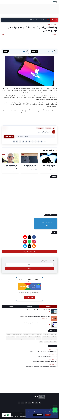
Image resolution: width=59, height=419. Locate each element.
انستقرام (30, 336)
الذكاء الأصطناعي (46, 336)
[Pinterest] (29, 141)
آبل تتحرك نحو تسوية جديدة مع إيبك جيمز (37, 19)
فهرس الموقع (23, 416)
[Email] (14, 141)
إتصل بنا (11, 416)
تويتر (48, 339)
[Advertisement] (29, 9)
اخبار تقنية (9, 334)
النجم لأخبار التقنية (25, 414)
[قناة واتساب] (55, 409)
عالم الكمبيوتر (20, 339)
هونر (51, 341)
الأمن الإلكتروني (53, 336)
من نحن (16, 416)
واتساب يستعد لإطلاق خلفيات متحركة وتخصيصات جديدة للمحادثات (41, 366)
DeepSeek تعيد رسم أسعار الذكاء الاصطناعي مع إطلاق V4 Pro (36, 323)
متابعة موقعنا (29, 297)
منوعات (8, 339)
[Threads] (20, 141)
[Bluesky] (23, 141)
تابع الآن (5, 51)
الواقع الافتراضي (37, 336)
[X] (38, 141)
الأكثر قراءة (48, 306)
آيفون (52, 334)
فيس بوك (14, 339)
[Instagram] (17, 141)
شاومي (26, 339)
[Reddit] (26, 141)
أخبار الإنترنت (48, 128)
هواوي (55, 341)
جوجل (44, 339)
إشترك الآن (29, 268)
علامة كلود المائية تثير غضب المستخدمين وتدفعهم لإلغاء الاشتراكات (35, 316)
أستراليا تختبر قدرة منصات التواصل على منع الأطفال (45, 361)
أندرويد (33, 334)
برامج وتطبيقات (40, 128)
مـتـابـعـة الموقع (30, 251)
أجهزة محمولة (46, 334)
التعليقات (11, 306)
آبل (49, 24)
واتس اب (46, 341)
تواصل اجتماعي (53, 339)
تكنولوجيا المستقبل (10, 336)
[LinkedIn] (32, 141)
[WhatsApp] (35, 141)
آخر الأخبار (29, 306)
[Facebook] (41, 141)
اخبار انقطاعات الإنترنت (17, 334)
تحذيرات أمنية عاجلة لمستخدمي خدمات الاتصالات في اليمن (43, 351)
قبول (47, 414)
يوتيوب (41, 341)
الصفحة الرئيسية (54, 24)
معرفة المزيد (38, 414)
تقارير (18, 336)
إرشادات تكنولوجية (27, 334)
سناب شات (32, 339)
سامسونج (38, 339)
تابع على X (34, 51)
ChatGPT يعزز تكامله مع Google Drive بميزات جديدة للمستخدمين (36, 309)
